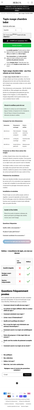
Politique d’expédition (19, 403)
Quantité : (6, 30)
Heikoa (9, 399)
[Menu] (2, 2)
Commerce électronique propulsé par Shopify (20, 399)
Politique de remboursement (11, 401)
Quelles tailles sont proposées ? (11, 228)
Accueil (3, 13)
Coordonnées (28, 403)
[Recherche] (28, 2)
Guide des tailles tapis (9, 26)
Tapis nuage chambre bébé (25, 13)
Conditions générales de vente (13, 406)
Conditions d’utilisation (9, 403)
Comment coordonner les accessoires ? (14, 235)
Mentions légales (24, 406)
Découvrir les (17, 241)
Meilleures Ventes (12, 13)
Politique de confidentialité (24, 401)
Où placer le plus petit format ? (11, 231)
